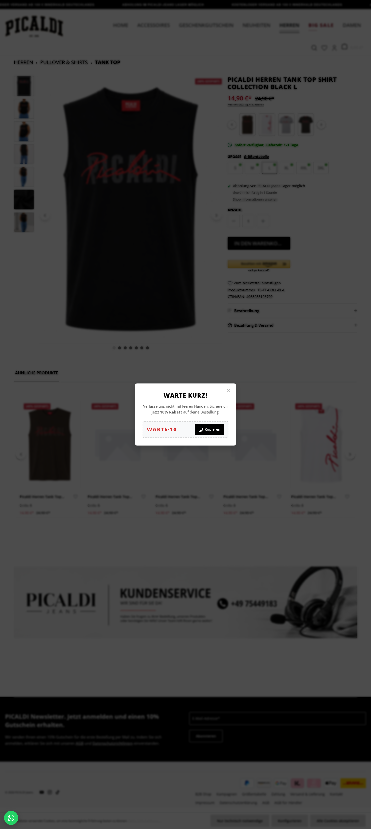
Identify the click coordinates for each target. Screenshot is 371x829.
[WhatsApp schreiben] (11, 818)
